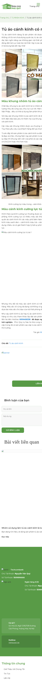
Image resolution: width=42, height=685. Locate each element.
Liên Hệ (7, 678)
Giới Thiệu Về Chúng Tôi (14, 669)
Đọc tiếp (5, 537)
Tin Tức (7, 674)
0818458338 (25, 319)
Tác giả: (36, 332)
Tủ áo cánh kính (16, 343)
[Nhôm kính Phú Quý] (11, 6)
